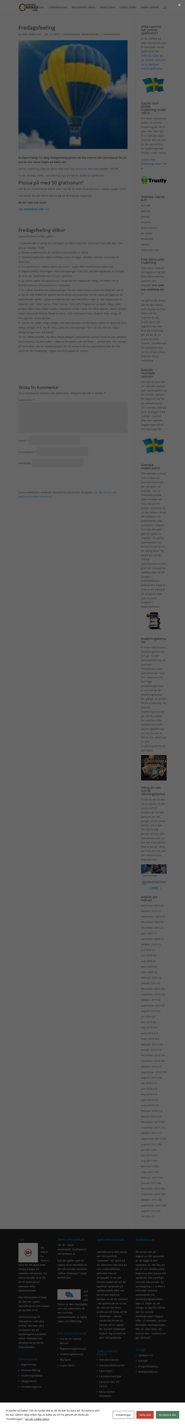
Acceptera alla (167, 1415)
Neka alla (145, 1415)
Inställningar (123, 1415)
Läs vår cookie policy (37, 1419)
